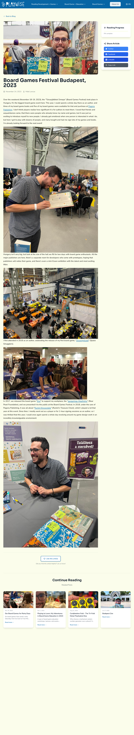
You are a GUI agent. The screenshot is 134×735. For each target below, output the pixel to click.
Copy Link (111, 65)
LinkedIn (111, 60)
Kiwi (39, 401)
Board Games (97, 4)
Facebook (111, 54)
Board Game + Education (74, 4)
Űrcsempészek (82, 340)
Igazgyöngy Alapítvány (77, 401)
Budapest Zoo (107, 613)
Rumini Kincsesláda (43, 408)
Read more (8, 622)
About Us (115, 4)
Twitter (111, 49)
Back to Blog (10, 16)
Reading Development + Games (43, 4)
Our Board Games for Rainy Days (17, 613)
